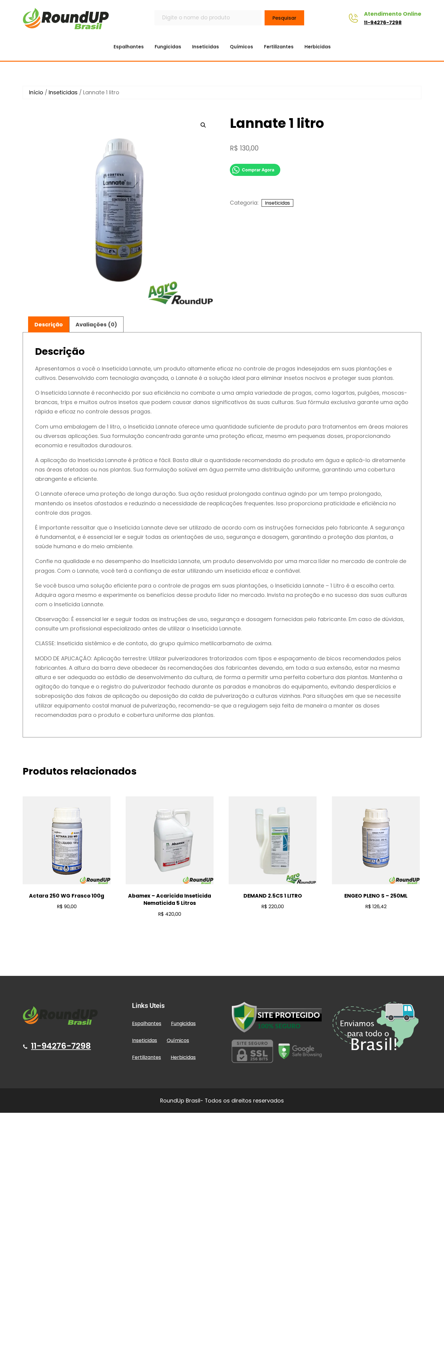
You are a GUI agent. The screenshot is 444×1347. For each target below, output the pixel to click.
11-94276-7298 (383, 22)
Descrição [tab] (48, 324)
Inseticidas (63, 92)
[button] (203, 125)
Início (36, 92)
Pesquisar (284, 18)
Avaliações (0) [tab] (96, 324)
